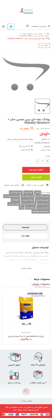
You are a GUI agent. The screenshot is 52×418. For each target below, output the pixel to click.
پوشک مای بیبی (27, 200)
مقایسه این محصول (11, 185)
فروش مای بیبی (14, 204)
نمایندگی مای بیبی (29, 204)
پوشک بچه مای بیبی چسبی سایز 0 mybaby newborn (28, 38)
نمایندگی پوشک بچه (11, 196)
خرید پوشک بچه (15, 192)
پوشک (37, 192)
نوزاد (21, 207)
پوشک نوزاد (30, 207)
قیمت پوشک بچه (27, 196)
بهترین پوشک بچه (42, 200)
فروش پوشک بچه (43, 196)
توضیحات (25, 227)
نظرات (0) (25, 236)
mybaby (15, 200)
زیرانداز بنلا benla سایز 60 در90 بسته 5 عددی (26, 336)
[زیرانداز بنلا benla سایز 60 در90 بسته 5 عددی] (26, 309)
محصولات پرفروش (41, 284)
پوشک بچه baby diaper (32, 34)
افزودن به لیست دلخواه (35, 185)
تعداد (48, 156)
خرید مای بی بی (43, 207)
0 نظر (38, 128)
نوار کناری (43, 45)
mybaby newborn (41, 211)
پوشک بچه (28, 192)
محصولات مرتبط (42, 279)
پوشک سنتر (17, 410)
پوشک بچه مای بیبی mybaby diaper (34, 36)
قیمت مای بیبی (43, 204)
